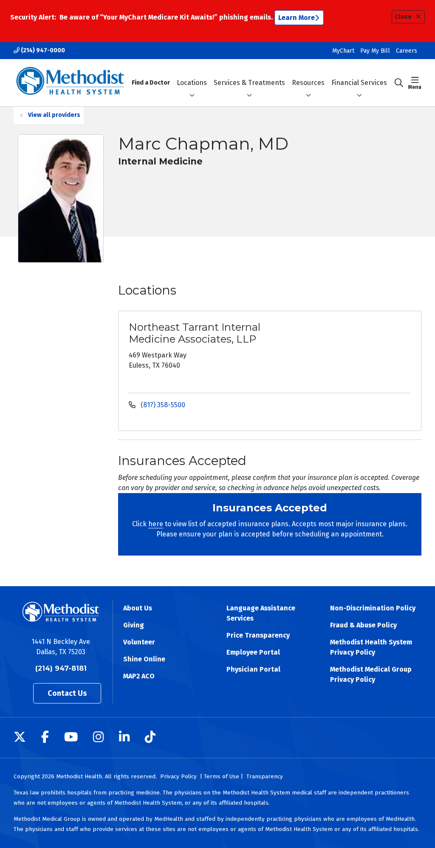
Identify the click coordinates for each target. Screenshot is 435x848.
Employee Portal (253, 652)
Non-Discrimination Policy (372, 608)
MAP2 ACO (139, 676)
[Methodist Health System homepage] (70, 82)
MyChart (343, 50)
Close (403, 16)
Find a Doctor (151, 82)
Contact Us (67, 693)
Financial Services (359, 83)
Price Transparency (258, 635)
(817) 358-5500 (162, 405)
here (155, 524)
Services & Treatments (249, 83)
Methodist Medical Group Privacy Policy (371, 674)
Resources (308, 83)
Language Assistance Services (260, 613)
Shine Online (144, 659)
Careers (406, 50)
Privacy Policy (178, 776)
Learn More (296, 18)
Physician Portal (253, 669)
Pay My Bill (375, 50)
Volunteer (139, 642)
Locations (192, 83)
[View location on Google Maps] (364, 351)
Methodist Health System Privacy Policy (371, 647)
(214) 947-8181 (61, 668)
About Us (137, 608)
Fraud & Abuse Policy (363, 625)
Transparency (264, 776)
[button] (414, 83)
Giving (133, 625)
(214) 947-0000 (42, 50)
